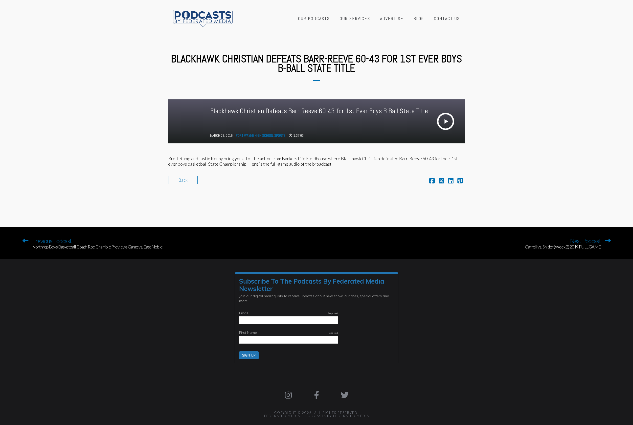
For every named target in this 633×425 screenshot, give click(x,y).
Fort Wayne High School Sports (261, 135)
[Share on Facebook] (432, 181)
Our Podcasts (314, 18)
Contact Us (447, 18)
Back (182, 180)
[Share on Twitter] (441, 181)
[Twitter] (345, 395)
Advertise (392, 18)
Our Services (355, 18)
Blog (418, 18)
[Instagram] (288, 395)
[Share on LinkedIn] (450, 181)
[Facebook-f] (316, 395)
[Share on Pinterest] (460, 181)
